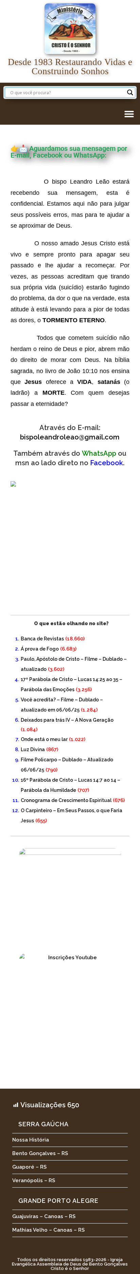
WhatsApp (99, 453)
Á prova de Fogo (40, 649)
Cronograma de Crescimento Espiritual (66, 800)
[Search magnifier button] (130, 92)
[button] (129, 113)
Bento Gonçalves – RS (40, 1153)
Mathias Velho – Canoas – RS (48, 1230)
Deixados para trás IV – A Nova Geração (67, 720)
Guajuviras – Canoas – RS (43, 1216)
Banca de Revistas (42, 638)
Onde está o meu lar (44, 739)
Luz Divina (33, 749)
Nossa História (30, 1140)
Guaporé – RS (29, 1167)
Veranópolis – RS (33, 1180)
